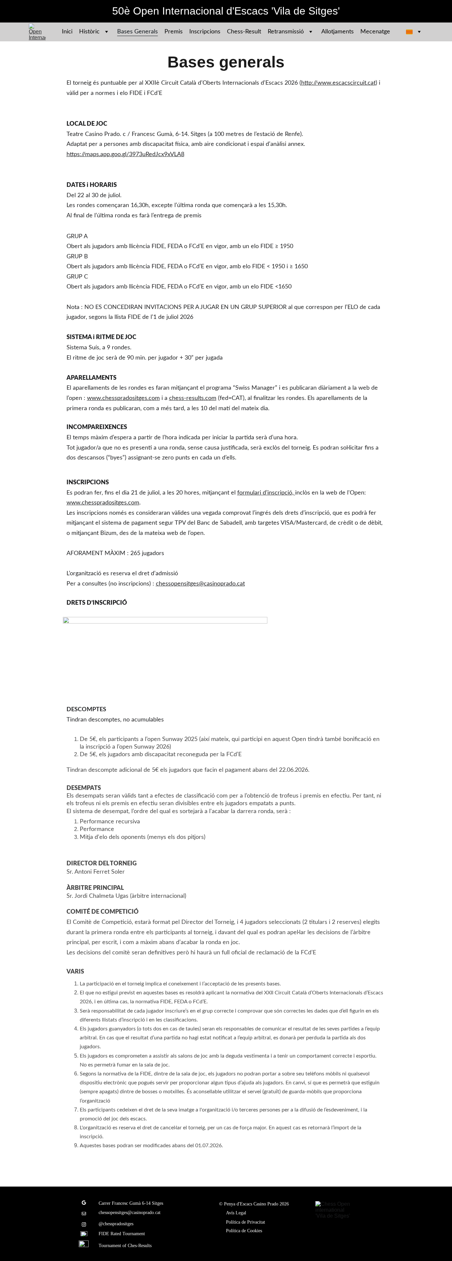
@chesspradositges (116, 1223)
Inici (67, 32)
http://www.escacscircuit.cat (338, 83)
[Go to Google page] (84, 1205)
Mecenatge (375, 32)
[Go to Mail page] (84, 1216)
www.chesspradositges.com (123, 398)
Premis (173, 32)
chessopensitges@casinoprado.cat (200, 584)
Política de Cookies (244, 1230)
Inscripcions (204, 32)
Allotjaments (337, 32)
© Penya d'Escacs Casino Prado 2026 (254, 1203)
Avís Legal (236, 1212)
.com (210, 398)
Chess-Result (244, 32)
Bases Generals (137, 32)
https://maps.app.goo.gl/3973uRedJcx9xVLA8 (125, 154)
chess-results (186, 398)
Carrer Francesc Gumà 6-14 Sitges (131, 1203)
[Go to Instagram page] (84, 1224)
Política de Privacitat (245, 1222)
